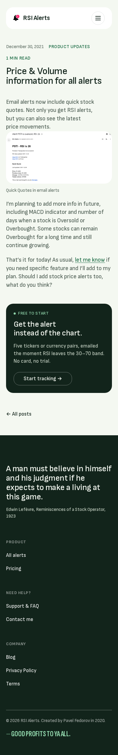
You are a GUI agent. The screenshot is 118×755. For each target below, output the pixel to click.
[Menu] (98, 18)
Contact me (19, 619)
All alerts (16, 555)
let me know (90, 260)
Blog (10, 657)
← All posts (18, 414)
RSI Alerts (36, 18)
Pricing (13, 569)
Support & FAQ (22, 606)
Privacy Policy (21, 671)
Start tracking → (43, 379)
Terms (13, 684)
